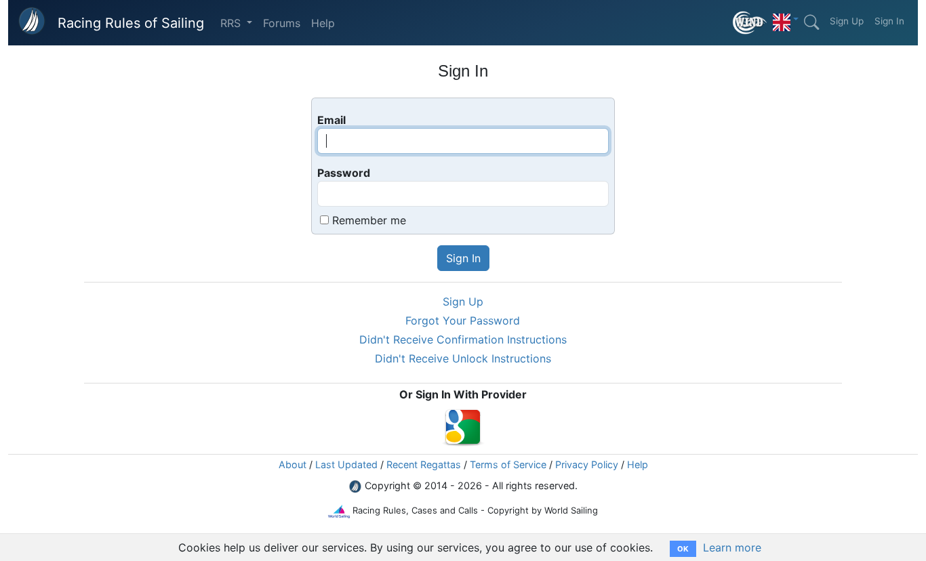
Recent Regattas (423, 464)
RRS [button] (232, 23)
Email (331, 120)
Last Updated (346, 464)
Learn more (732, 547)
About (292, 464)
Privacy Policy (586, 464)
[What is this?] (750, 22)
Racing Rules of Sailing (131, 23)
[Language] (786, 19)
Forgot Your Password (462, 320)
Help (323, 23)
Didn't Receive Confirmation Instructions (463, 339)
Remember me (369, 220)
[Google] (463, 425)
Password (343, 173)
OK (683, 549)
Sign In (889, 21)
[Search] (811, 22)
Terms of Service (508, 464)
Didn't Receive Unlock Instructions (463, 358)
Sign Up (847, 21)
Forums (281, 23)
